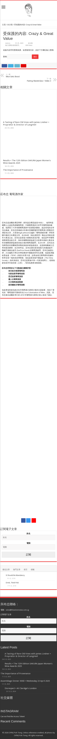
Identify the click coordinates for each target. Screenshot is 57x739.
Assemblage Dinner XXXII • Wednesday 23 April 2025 (25, 681)
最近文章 (6, 569)
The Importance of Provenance (18, 170)
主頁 (4, 25)
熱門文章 (16, 569)
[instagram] (28, 520)
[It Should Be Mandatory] (3, 575)
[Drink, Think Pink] (3, 582)
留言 (25, 569)
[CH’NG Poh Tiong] (28, 9)
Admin (7, 43)
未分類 (10, 25)
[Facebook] (23, 520)
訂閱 (28, 554)
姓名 (28, 533)
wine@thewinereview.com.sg (17, 610)
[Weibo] (34, 520)
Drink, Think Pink (12, 583)
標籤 (32, 569)
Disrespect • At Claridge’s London (21, 688)
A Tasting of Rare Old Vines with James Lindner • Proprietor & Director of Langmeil (26, 123)
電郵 (28, 543)
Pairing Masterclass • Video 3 (39, 80)
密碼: (5, 57)
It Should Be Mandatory (15, 575)
